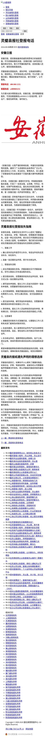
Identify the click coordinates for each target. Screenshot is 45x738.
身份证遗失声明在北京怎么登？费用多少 (26, 536)
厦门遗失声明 (11, 673)
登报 (7, 7)
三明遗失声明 (11, 682)
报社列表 (9, 10)
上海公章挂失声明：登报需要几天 (24, 497)
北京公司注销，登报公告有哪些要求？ (25, 566)
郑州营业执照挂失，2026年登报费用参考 (26, 594)
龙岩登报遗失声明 (13, 690)
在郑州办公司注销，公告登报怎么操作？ (26, 602)
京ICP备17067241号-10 (15, 729)
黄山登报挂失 (11, 648)
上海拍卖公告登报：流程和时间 (23, 506)
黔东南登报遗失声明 (14, 712)
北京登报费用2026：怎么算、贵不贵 (24, 525)
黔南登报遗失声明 (13, 715)
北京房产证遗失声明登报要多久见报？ (25, 530)
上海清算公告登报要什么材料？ (23, 508)
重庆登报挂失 (11, 624)
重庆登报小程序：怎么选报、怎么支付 (25, 456)
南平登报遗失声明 (13, 687)
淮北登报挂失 (11, 640)
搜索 (25, 31)
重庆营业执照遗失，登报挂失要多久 (24, 467)
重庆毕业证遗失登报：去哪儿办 (23, 458)
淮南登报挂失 (11, 635)
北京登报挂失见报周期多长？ (22, 522)
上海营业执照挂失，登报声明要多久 (24, 500)
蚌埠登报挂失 (11, 632)
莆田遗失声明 (11, 684)
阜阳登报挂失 (11, 651)
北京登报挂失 (11, 615)
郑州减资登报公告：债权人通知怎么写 (25, 600)
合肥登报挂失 (11, 626)
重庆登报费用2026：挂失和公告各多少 (25, 453)
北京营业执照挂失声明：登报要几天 (24, 541)
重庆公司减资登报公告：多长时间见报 (25, 475)
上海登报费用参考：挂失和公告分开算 (25, 486)
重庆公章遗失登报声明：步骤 (22, 464)
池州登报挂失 (11, 662)
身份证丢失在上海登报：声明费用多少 (25, 494)
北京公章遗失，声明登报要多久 (23, 539)
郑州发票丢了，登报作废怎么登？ (24, 580)
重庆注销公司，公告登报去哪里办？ (24, 478)
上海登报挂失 (11, 618)
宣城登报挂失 (11, 660)
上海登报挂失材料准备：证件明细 (24, 483)
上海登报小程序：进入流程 (21, 489)
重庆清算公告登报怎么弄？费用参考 (24, 470)
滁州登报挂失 (11, 654)
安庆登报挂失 (11, 646)
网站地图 (29, 729)
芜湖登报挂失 (11, 629)
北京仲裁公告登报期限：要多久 (23, 544)
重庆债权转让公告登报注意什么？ (24, 472)
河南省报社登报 (12, 21)
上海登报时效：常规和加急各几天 (24, 481)
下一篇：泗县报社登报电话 (12, 443)
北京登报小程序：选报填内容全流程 (24, 528)
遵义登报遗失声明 (13, 698)
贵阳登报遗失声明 (13, 696)
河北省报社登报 (12, 13)
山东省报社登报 (12, 18)
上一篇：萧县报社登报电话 (12, 438)
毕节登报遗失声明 (13, 707)
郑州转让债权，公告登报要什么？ (24, 597)
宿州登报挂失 (23, 47)
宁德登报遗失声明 (13, 693)
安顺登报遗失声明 (13, 704)
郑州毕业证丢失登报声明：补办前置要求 (26, 583)
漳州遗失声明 (11, 676)
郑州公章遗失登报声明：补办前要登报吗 (26, 591)
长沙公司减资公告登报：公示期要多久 (25, 605)
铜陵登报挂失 (11, 643)
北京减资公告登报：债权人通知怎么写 (25, 564)
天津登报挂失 (11, 621)
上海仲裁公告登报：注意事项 (22, 503)
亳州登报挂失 (11, 665)
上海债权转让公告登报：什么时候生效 (25, 511)
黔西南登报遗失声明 (14, 718)
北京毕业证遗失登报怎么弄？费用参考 (25, 533)
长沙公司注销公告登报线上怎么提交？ (25, 608)
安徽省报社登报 (12, 24)
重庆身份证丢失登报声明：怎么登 (24, 461)
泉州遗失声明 (11, 679)
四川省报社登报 (12, 15)
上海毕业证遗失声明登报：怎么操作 (24, 492)
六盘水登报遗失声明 (14, 701)
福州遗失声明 (11, 671)
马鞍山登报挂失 (12, 637)
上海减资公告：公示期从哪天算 (23, 514)
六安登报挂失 (11, 657)
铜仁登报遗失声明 (13, 709)
